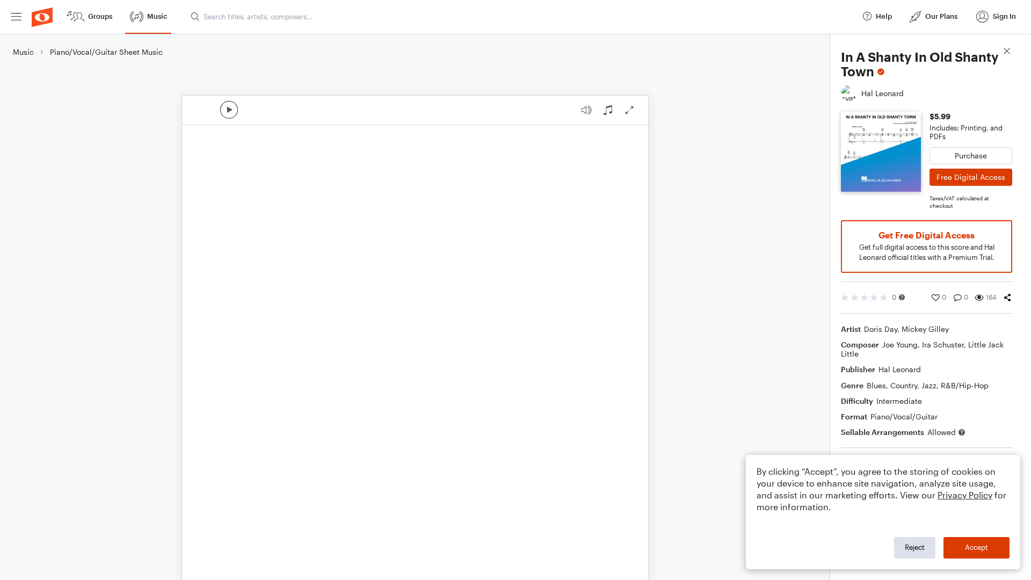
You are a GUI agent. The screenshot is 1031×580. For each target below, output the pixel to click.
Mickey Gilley (925, 329)
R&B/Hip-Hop (965, 385)
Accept (976, 547)
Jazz (928, 385)
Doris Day (880, 329)
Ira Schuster (943, 344)
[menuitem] (16, 17)
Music (23, 51)
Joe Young (900, 344)
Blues (876, 385)
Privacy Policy (965, 495)
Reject (915, 547)
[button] (901, 297)
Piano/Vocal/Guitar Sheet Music (106, 51)
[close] (1006, 52)
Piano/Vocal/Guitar (904, 416)
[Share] (1007, 297)
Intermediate (899, 400)
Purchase (971, 155)
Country (903, 385)
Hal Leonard (899, 369)
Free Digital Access (970, 177)
